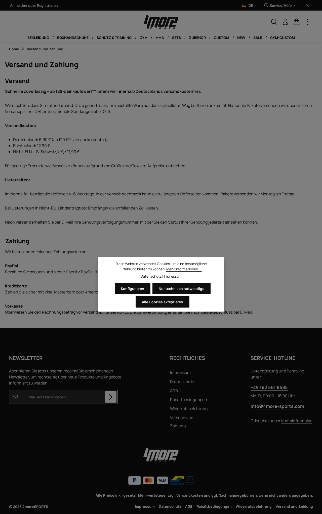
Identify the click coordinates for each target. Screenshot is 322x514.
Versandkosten (189, 495)
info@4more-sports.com (277, 406)
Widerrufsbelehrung (189, 408)
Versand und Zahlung (181, 422)
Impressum (180, 372)
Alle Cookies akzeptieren (162, 301)
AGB (174, 390)
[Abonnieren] (110, 397)
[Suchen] (274, 22)
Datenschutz (182, 381)
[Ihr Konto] (285, 22)
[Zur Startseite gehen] (161, 22)
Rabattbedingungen (188, 399)
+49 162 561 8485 (269, 387)
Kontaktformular (296, 420)
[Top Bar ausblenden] (307, 5)
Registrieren (47, 5)
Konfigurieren (132, 288)
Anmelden (18, 5)
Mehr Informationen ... (184, 269)
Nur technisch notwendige (181, 288)
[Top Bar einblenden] (308, 22)
